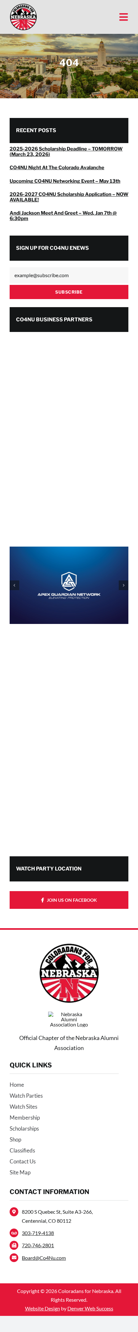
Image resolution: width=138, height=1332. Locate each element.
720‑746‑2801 (38, 1245)
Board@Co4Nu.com (44, 1258)
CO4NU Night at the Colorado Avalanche (57, 167)
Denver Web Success (90, 1308)
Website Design (42, 1308)
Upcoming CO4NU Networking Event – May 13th (65, 181)
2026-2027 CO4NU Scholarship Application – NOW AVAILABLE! (69, 197)
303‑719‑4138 (38, 1233)
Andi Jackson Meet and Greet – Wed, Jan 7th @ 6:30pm (63, 215)
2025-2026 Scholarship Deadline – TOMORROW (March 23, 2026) (66, 151)
